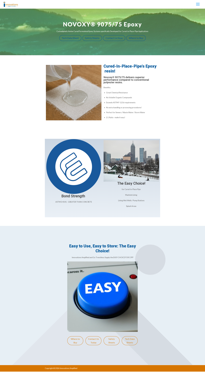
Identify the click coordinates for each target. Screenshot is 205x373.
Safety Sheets (92, 38)
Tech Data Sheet (70, 38)
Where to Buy (136, 38)
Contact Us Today (93, 341)
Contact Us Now (114, 38)
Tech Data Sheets (130, 341)
